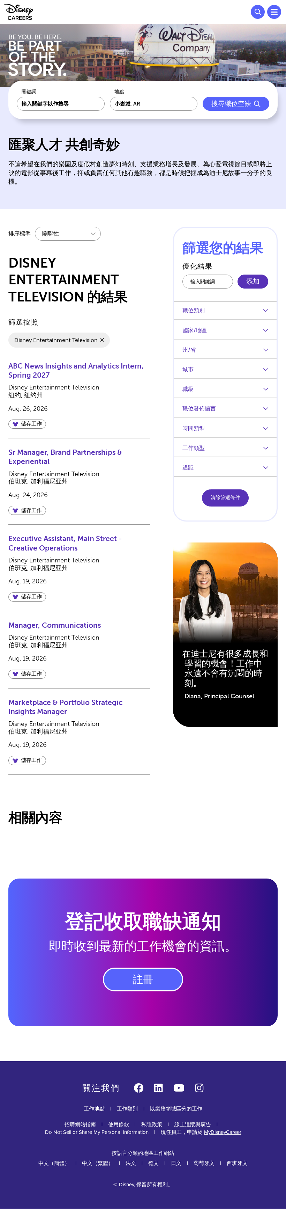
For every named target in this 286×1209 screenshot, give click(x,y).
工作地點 (94, 1109)
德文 (153, 1163)
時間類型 (193, 428)
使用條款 (118, 1124)
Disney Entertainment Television (56, 340)
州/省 (189, 350)
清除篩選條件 (225, 498)
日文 (176, 1163)
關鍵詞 (29, 92)
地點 (119, 92)
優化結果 (197, 266)
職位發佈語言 (199, 408)
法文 (131, 1163)
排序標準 (19, 233)
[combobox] (154, 104)
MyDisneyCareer (222, 1132)
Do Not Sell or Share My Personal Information (97, 1132)
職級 (188, 389)
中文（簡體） (54, 1163)
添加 (252, 281)
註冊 (143, 979)
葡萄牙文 (204, 1163)
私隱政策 (151, 1124)
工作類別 (127, 1109)
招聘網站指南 (80, 1124)
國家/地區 (194, 330)
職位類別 (193, 310)
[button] (27, 424)
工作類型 (193, 448)
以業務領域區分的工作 (176, 1109)
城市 (188, 369)
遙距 (188, 467)
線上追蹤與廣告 (192, 1124)
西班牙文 (237, 1163)
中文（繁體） (97, 1163)
